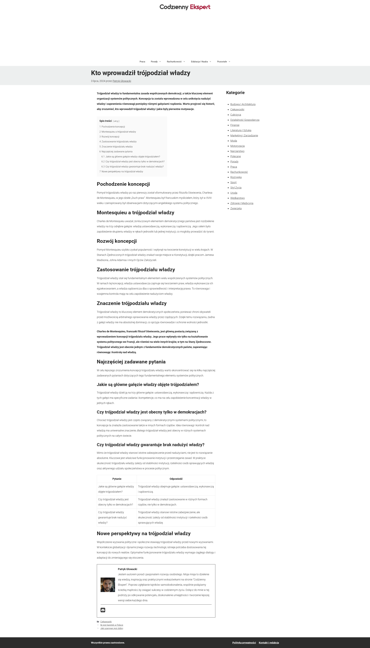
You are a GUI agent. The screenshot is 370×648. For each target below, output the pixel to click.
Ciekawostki (106, 621)
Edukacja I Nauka (199, 61)
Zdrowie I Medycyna (241, 203)
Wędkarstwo (237, 198)
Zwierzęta (236, 208)
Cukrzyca (235, 114)
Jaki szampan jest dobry (111, 628)
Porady (154, 61)
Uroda (233, 192)
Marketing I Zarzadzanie (244, 135)
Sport (233, 182)
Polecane (235, 156)
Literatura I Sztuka (240, 130)
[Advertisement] (185, 35)
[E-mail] (103, 611)
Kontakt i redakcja (269, 642)
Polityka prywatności (244, 642)
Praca (142, 61)
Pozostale (222, 61)
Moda (233, 140)
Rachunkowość (174, 61)
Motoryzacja (237, 145)
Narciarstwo (237, 151)
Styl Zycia (236, 187)
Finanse (234, 125)
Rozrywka (236, 177)
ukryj (116, 121)
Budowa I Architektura (243, 104)
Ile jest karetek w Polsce (111, 625)
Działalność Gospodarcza (244, 119)
